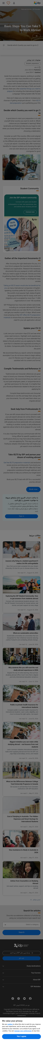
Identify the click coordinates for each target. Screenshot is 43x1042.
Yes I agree (21, 1036)
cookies (10, 1024)
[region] (21, 1029)
